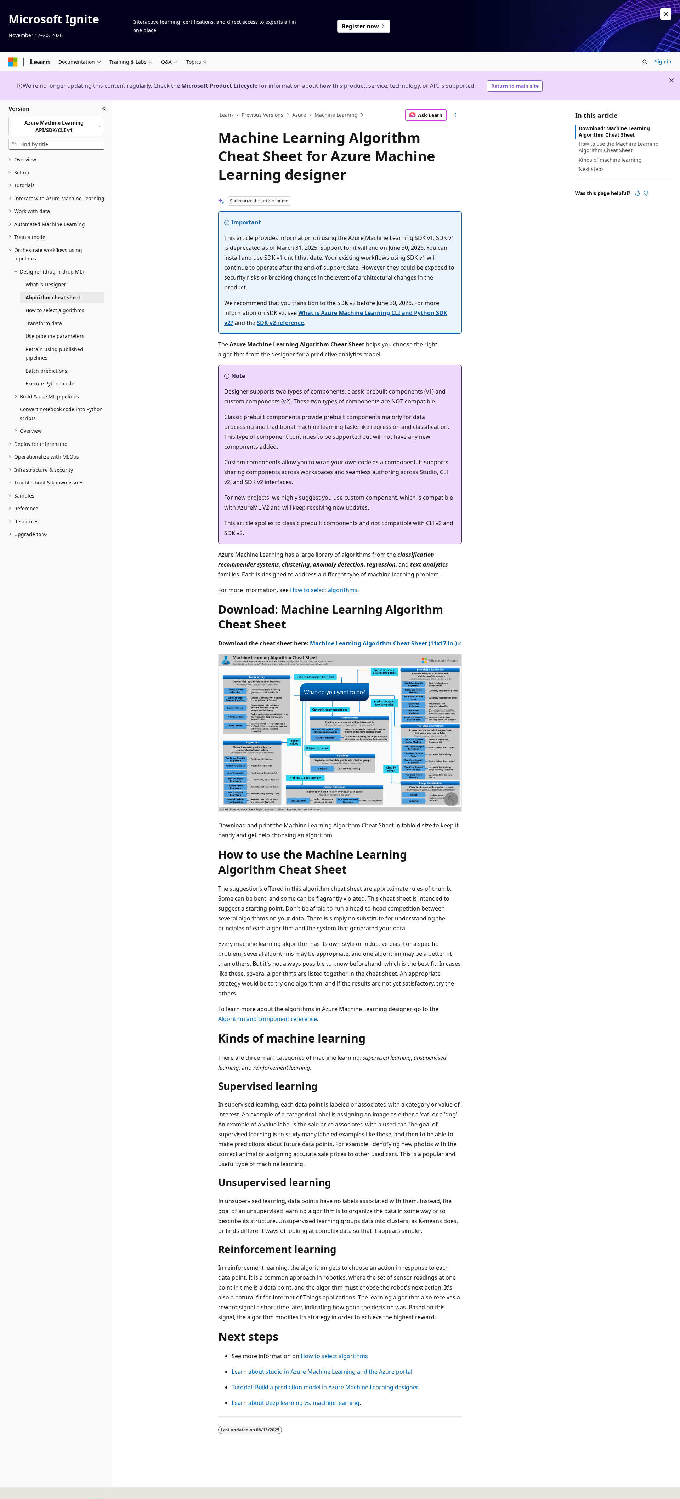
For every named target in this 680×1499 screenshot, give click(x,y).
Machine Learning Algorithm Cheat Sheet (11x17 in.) (383, 643)
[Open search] (645, 62)
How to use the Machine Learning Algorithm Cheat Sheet (619, 147)
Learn (226, 114)
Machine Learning (336, 114)
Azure (299, 114)
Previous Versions (262, 114)
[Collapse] (104, 109)
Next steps (591, 169)
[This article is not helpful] (646, 193)
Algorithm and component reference (267, 1019)
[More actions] (455, 115)
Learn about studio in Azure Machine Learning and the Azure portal (322, 1371)
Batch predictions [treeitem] (46, 370)
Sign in (663, 61)
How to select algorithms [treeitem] (55, 310)
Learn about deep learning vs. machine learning (295, 1403)
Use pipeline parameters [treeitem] (55, 336)
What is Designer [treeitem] (46, 284)
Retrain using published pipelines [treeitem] (54, 353)
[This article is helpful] (637, 193)
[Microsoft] (13, 62)
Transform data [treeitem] (44, 323)
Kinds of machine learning (610, 159)
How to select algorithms (323, 590)
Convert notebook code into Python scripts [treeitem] (61, 413)
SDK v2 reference (280, 323)
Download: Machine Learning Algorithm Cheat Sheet (614, 131)
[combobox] (56, 126)
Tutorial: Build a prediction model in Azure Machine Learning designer (325, 1387)
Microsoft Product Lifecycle (219, 86)
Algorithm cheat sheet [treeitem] (53, 297)
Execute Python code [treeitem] (50, 383)
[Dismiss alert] (666, 14)
